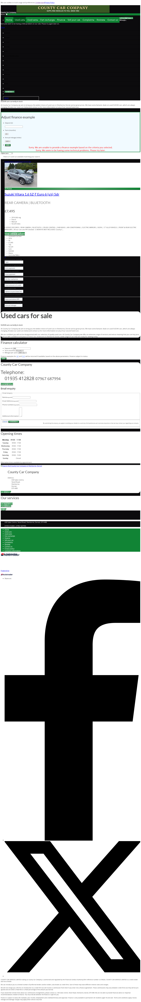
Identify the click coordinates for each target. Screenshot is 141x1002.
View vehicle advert (15, 233)
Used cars (8, 532)
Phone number (10, 405)
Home (7, 530)
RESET (6, 98)
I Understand (40, 3)
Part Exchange (6, 506)
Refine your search (126, 18)
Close (3, 27)
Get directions (6, 492)
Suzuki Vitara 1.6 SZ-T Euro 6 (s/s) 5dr (18, 162)
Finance (7, 538)
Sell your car (9, 540)
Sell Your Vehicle (7, 504)
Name (7, 397)
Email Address (10, 401)
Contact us (8, 546)
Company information (13, 551)
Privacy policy (9, 549)
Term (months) (10, 351)
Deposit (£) (8, 348)
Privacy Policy (49, 3)
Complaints (9, 542)
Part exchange (10, 536)
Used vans (8, 534)
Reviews (7, 544)
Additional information (10, 416)
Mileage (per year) (11, 353)
